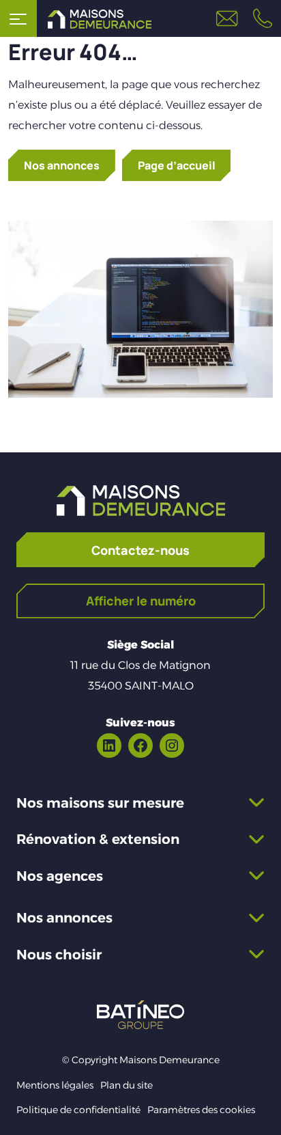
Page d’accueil (177, 165)
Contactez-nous (140, 550)
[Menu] (18, 18)
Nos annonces (62, 165)
